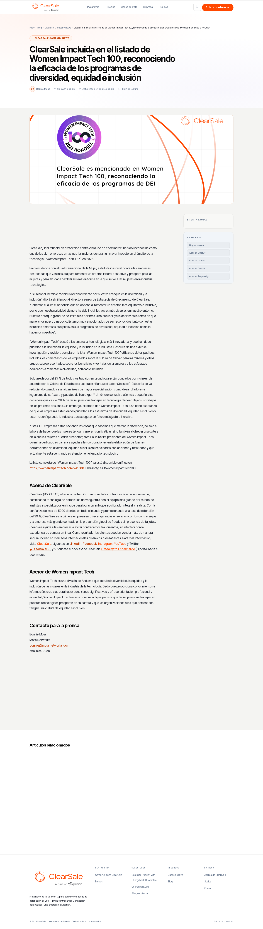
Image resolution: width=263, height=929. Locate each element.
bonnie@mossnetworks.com (49, 645)
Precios (111, 7)
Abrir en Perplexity (199, 276)
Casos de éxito (129, 7)
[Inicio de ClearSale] (46, 7)
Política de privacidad (223, 921)
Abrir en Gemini (197, 268)
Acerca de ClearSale (215, 874)
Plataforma (93, 7)
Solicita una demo (218, 7)
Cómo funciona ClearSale (108, 874)
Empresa (148, 7)
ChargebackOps (140, 886)
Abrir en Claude (197, 260)
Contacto (209, 888)
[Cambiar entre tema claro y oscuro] (197, 7)
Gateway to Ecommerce (118, 549)
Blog (39, 27)
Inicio (32, 27)
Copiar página (196, 245)
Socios (164, 7)
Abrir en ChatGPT (198, 252)
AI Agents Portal (140, 893)
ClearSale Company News (58, 27)
